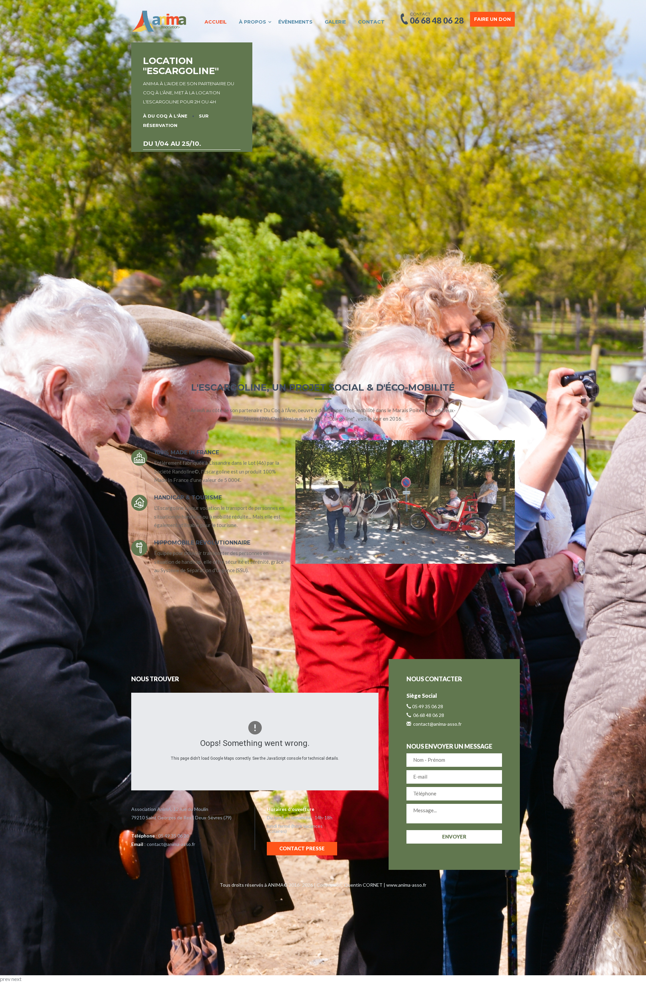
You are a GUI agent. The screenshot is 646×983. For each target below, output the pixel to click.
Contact (371, 22)
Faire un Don (492, 19)
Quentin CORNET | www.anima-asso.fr (385, 885)
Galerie (335, 22)
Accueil (216, 22)
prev (5, 979)
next (16, 979)
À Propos (252, 22)
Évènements (295, 22)
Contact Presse (302, 848)
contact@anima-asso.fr (171, 844)
